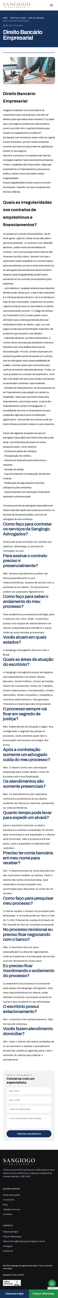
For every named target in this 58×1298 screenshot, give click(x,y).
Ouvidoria (7, 1214)
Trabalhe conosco (12, 1209)
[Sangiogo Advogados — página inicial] (17, 5)
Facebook (8, 1251)
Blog (5, 1205)
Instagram (8, 1246)
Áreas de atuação (18, 18)
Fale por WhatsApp (12, 1237)
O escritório (8, 1200)
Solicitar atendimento (29, 1134)
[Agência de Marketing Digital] (29, 1283)
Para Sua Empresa (36, 18)
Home (5, 18)
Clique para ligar (10, 1232)
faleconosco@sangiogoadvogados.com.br (24, 1241)
